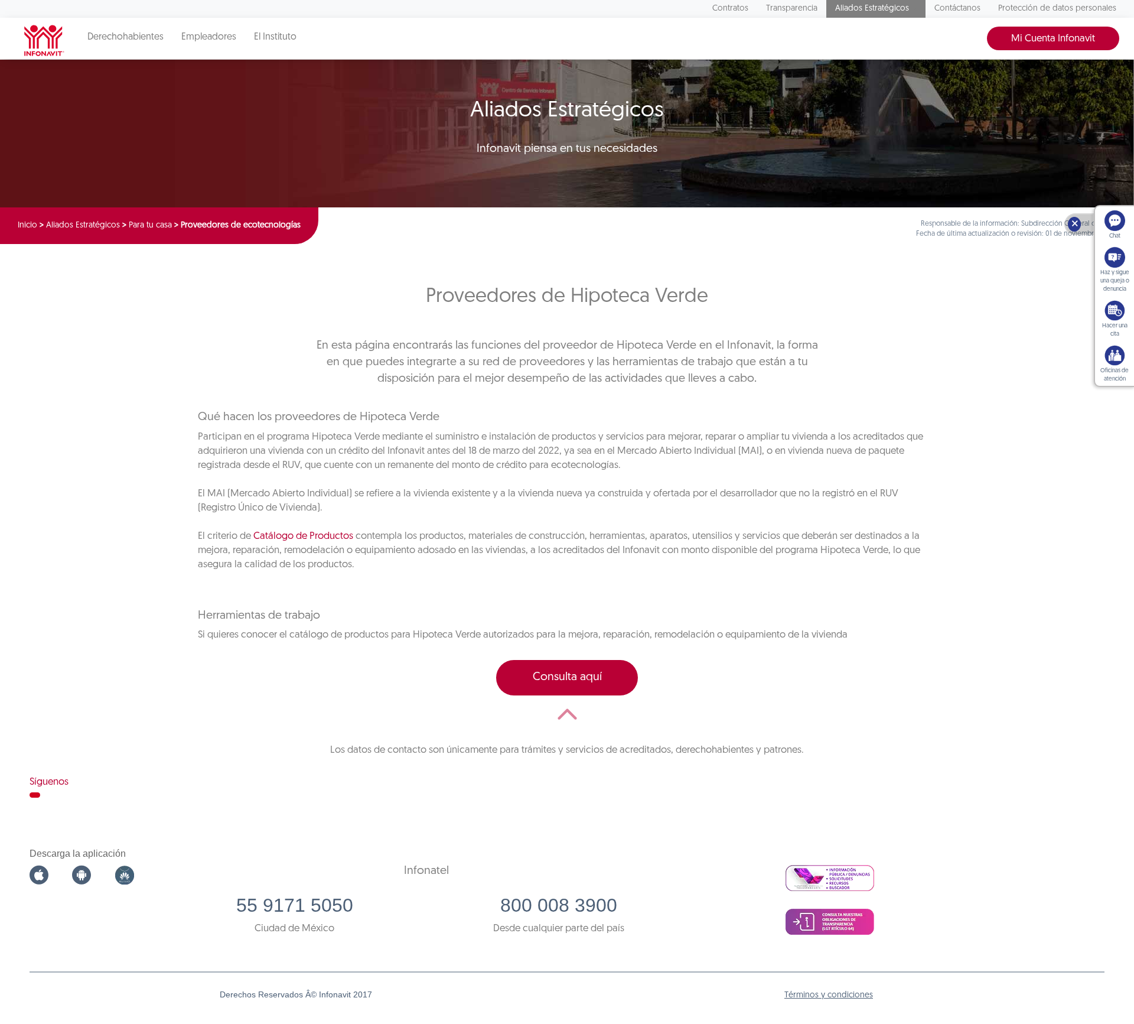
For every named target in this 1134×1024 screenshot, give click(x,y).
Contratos (730, 8)
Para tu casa (150, 225)
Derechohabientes (125, 37)
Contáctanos (957, 8)
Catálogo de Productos (303, 536)
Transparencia (791, 8)
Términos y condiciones (828, 995)
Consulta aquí (567, 677)
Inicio (27, 225)
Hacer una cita (1115, 330)
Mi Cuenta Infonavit (1053, 39)
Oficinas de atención (1114, 375)
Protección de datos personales (1057, 8)
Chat (1114, 236)
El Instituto (275, 37)
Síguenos (49, 782)
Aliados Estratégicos (872, 8)
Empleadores (208, 37)
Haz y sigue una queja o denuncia (1114, 281)
